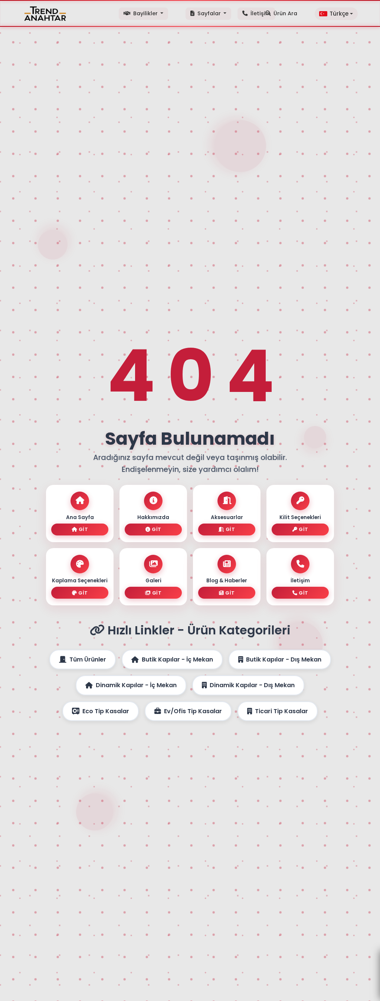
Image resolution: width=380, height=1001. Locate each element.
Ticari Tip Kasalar (281, 711)
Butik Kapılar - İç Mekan (177, 659)
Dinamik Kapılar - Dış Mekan (252, 685)
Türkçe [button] (339, 13)
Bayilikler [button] (145, 13)
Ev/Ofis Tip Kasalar (193, 711)
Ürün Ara (285, 13)
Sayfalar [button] (209, 13)
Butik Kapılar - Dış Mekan (283, 659)
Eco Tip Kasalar (105, 711)
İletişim (260, 13)
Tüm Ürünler (87, 659)
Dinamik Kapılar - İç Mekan (136, 685)
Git (83, 529)
